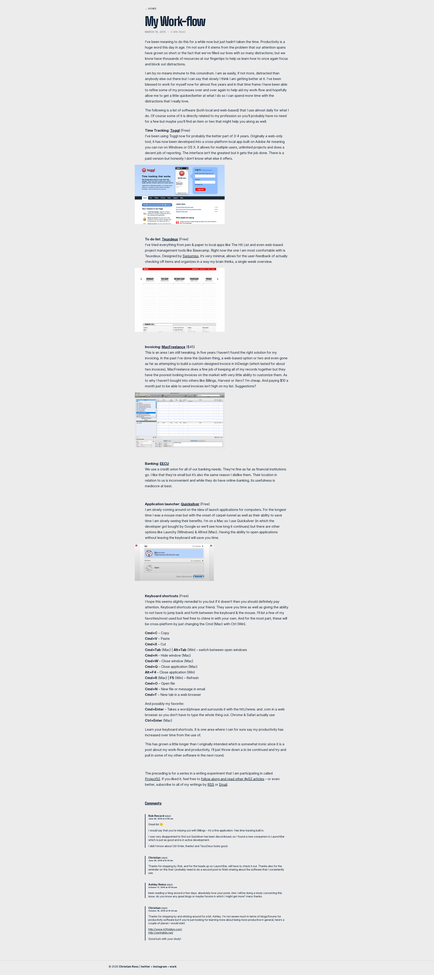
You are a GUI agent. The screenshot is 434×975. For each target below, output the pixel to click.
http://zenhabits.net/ (160, 932)
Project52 (152, 779)
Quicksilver (190, 504)
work (173, 966)
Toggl (175, 130)
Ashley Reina (157, 884)
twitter (145, 966)
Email (223, 785)
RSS (211, 785)
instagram (160, 966)
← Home (150, 8)
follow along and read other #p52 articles (232, 779)
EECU (164, 464)
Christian (154, 857)
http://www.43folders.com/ (165, 929)
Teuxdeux (170, 239)
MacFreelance (173, 347)
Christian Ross (129, 966)
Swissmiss (191, 256)
